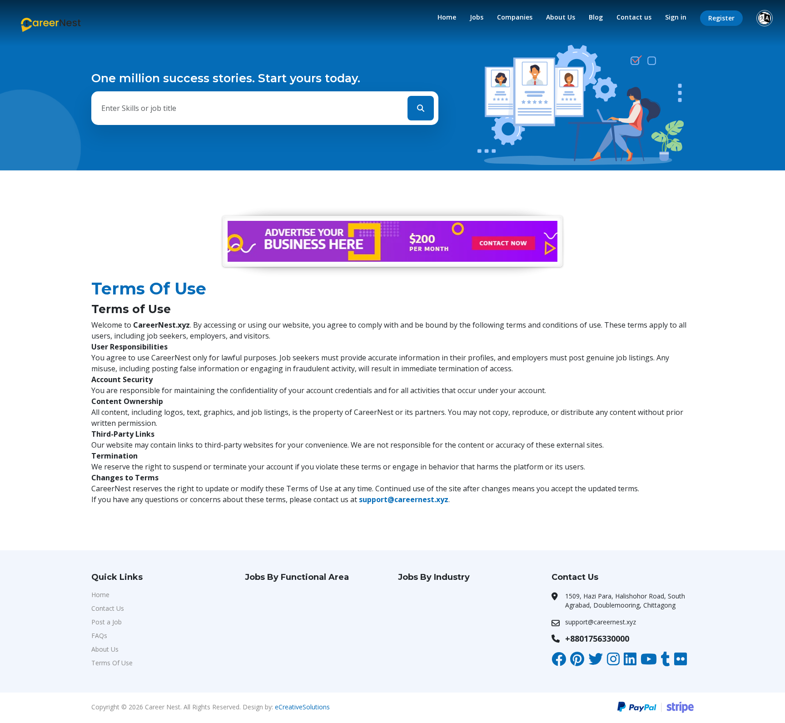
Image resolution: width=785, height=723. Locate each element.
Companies (514, 17)
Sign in (675, 17)
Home (446, 17)
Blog (596, 17)
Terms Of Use (112, 662)
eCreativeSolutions (302, 707)
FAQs (99, 635)
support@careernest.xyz (403, 499)
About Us (560, 17)
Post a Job (106, 622)
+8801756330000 (597, 638)
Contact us (633, 17)
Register (721, 18)
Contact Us (107, 608)
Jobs (476, 17)
